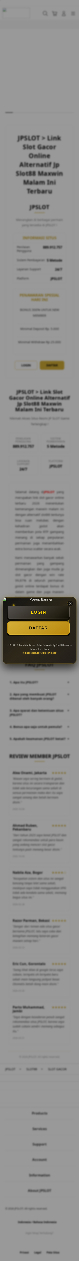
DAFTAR (38, 628)
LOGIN (38, 612)
